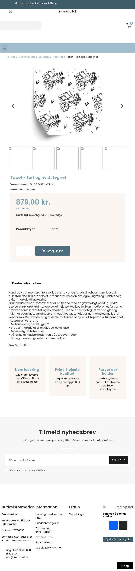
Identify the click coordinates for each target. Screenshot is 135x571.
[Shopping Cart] (129, 25)
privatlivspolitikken (34, 470)
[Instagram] (123, 525)
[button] (13, 106)
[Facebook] (113, 525)
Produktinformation (26, 283)
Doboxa (30, 189)
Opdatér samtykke (118, 539)
